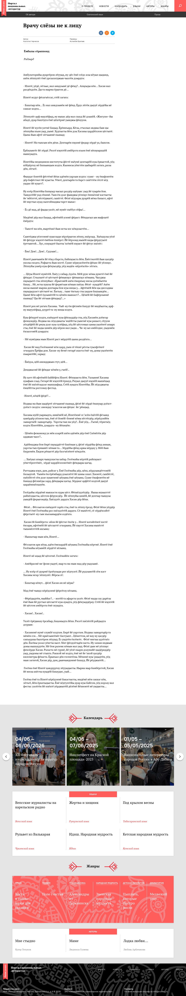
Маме (73, 941)
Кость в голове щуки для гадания (23, 901)
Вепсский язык (23, 821)
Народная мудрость (107, 883)
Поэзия (46, 883)
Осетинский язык (95, 14)
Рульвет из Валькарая (32, 834)
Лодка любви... (136, 941)
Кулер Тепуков (23, 949)
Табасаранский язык (135, 821)
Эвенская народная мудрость (104, 898)
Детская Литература (134, 883)
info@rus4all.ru (160, 991)
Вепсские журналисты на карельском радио (35, 804)
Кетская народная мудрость (145, 834)
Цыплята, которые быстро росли (130, 901)
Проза (157, 14)
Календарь (93, 718)
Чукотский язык (24, 848)
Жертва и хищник (84, 802)
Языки (93, 794)
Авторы (93, 931)
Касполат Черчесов (31, 41)
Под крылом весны (138, 802)
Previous (6, 756)
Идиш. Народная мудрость (91, 834)
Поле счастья (52, 894)
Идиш (72, 848)
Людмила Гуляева (78, 949)
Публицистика (77, 883)
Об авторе (30, 14)
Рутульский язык (79, 821)
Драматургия (157, 883)
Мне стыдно (25, 941)
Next (180, 756)
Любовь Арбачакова (134, 949)
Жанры (93, 866)
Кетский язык (131, 848)
